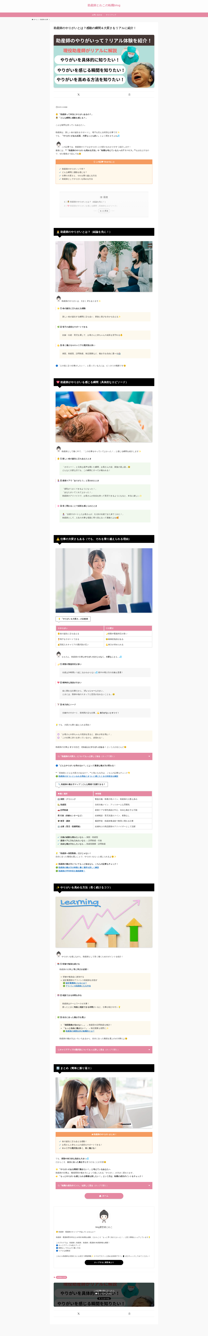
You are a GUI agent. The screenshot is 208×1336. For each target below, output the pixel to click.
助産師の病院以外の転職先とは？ (80, 1031)
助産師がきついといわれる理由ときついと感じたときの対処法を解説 (88, 776)
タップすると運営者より (104, 1262)
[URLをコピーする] (129, 95)
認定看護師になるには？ (76, 983)
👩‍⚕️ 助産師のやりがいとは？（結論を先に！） (87, 202)
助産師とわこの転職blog (104, 5)
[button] (79, 95)
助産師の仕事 (61, 1277)
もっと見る (104, 211)
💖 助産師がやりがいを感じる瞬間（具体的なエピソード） (92, 206)
